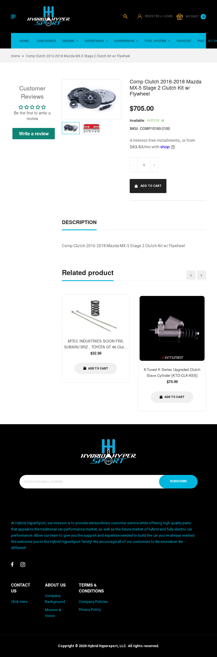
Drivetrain (95, 41)
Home (24, 41)
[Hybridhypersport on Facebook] (12, 564)
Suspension (124, 41)
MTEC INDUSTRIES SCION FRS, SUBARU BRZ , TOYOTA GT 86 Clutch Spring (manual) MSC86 (96, 346)
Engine (68, 41)
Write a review (34, 133)
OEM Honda (46, 41)
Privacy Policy (90, 609)
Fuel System (156, 41)
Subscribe (178, 481)
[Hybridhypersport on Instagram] (22, 564)
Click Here (19, 602)
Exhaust (184, 41)
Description (79, 222)
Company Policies (93, 602)
